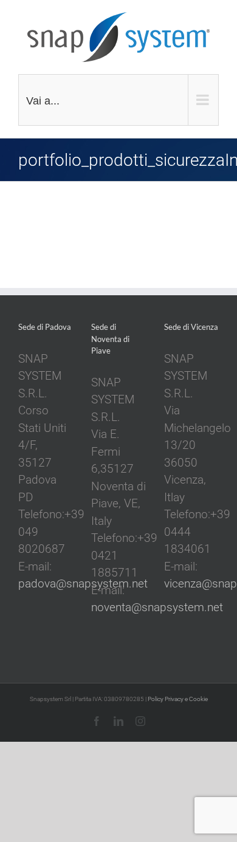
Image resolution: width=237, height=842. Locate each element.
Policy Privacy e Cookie (178, 699)
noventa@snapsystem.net (157, 607)
